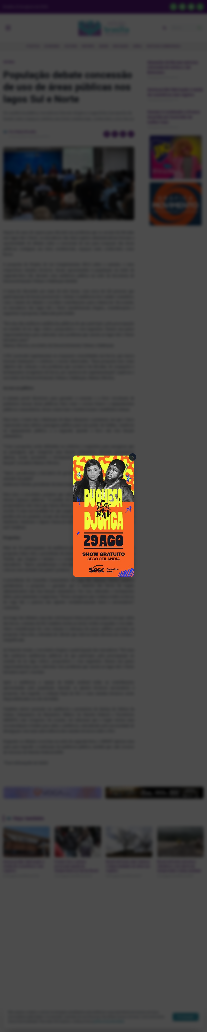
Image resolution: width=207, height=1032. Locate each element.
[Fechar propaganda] (132, 457)
